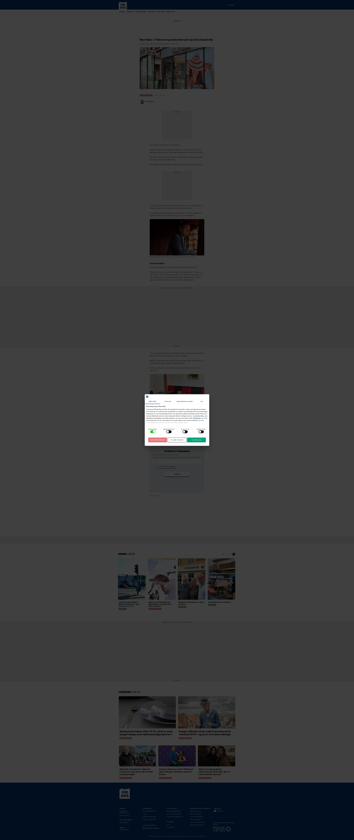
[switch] (169, 431)
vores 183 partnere (156, 409)
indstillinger (197, 418)
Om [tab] (202, 401)
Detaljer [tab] (168, 401)
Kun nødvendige (157, 440)
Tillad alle (196, 440)
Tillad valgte (177, 440)
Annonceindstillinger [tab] (185, 401)
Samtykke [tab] (152, 401)
